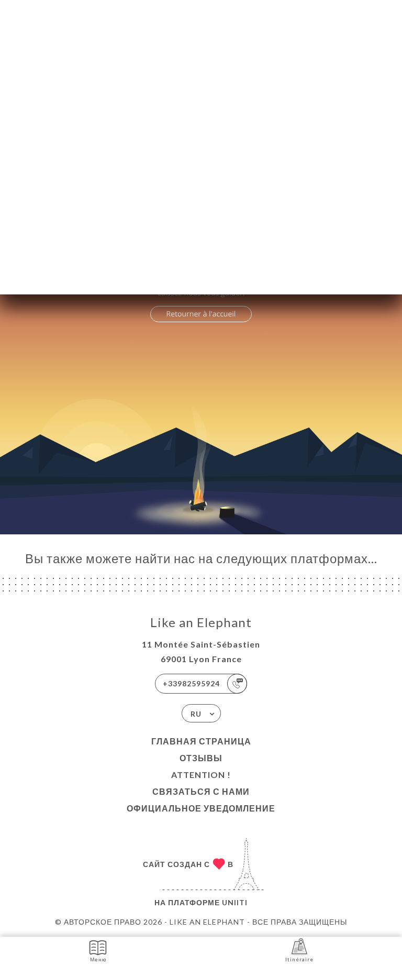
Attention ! (201, 775)
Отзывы (201, 758)
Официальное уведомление (201, 808)
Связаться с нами (201, 791)
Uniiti (235, 902)
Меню (98, 959)
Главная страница (201, 741)
